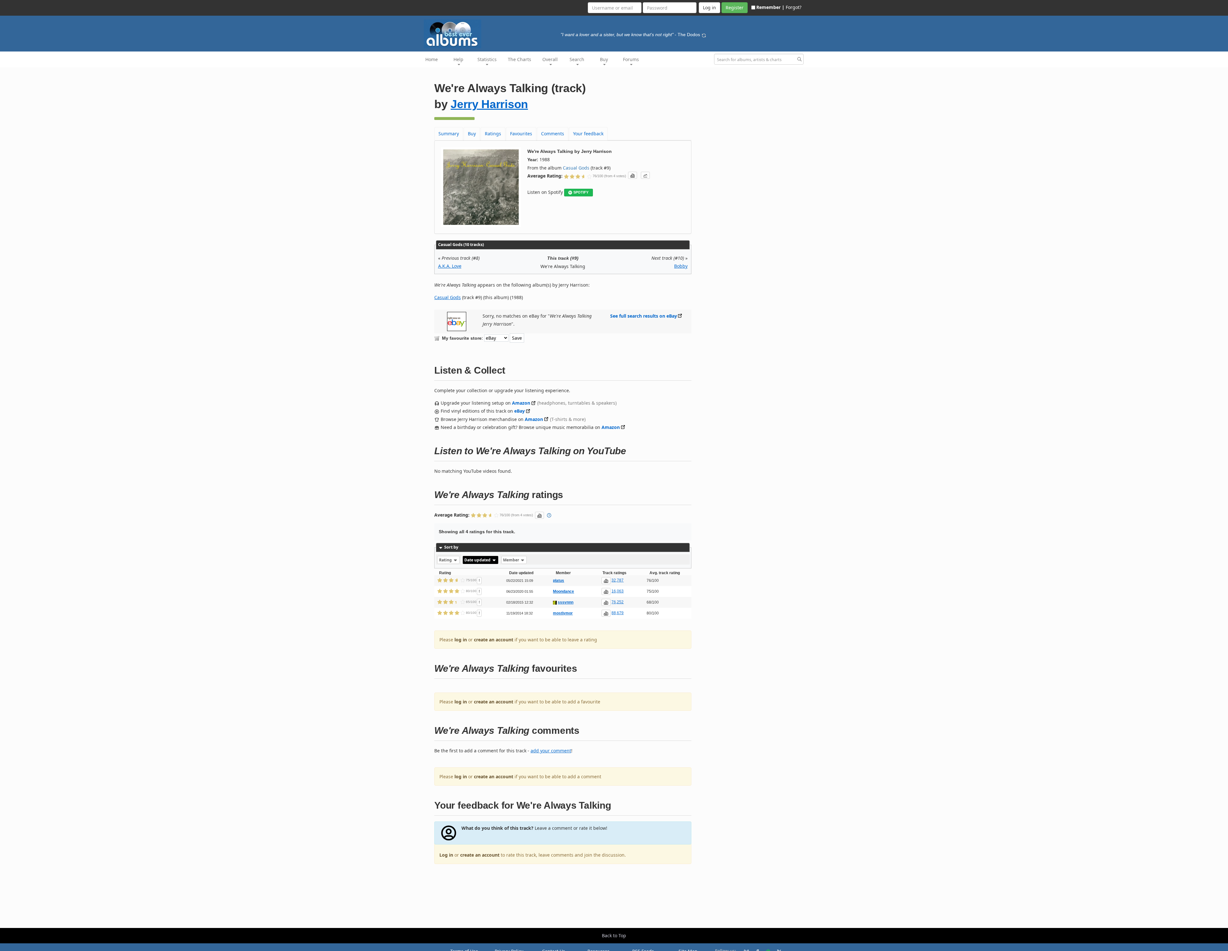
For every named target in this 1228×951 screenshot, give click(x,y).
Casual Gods (576, 168)
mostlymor (563, 613)
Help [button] (458, 59)
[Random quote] (703, 34)
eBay (519, 411)
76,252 (617, 602)
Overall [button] (550, 59)
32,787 (617, 580)
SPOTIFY (580, 192)
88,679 (617, 613)
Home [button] (431, 59)
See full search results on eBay (643, 316)
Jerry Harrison (489, 104)
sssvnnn (565, 602)
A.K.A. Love (449, 266)
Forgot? (793, 7)
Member (511, 560)
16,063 (617, 591)
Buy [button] (604, 59)
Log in (446, 855)
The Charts (519, 59)
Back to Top (614, 935)
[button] (632, 175)
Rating (446, 560)
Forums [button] (631, 59)
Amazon (521, 403)
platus (558, 580)
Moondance (563, 591)
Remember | (770, 7)
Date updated (478, 560)
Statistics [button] (487, 59)
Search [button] (577, 59)
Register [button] (735, 7)
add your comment (551, 751)
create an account (493, 640)
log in (460, 640)
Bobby (681, 266)
